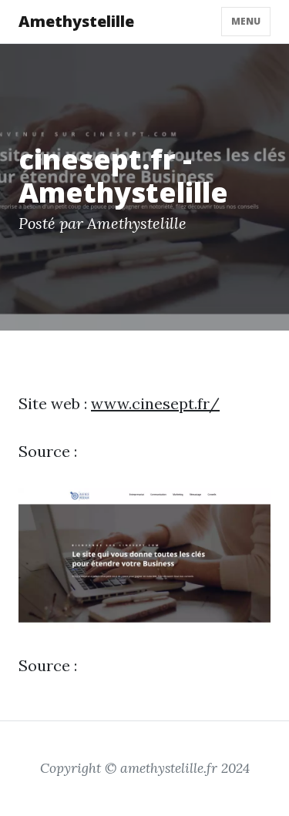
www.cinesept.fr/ (155, 403)
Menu (245, 21)
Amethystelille (76, 21)
